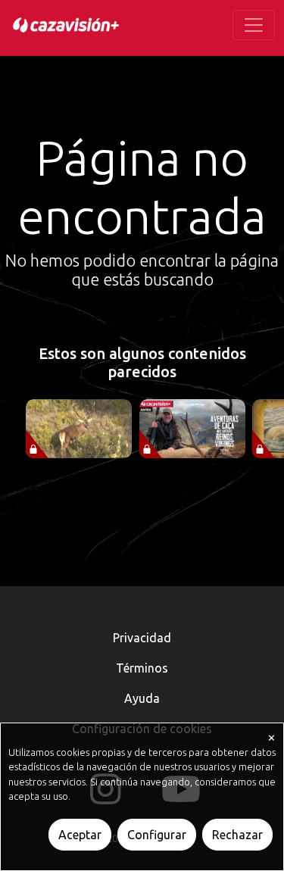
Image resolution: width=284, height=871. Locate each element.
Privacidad (142, 638)
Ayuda (142, 698)
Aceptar (79, 834)
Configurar (156, 834)
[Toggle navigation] (254, 25)
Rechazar (237, 834)
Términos (142, 668)
